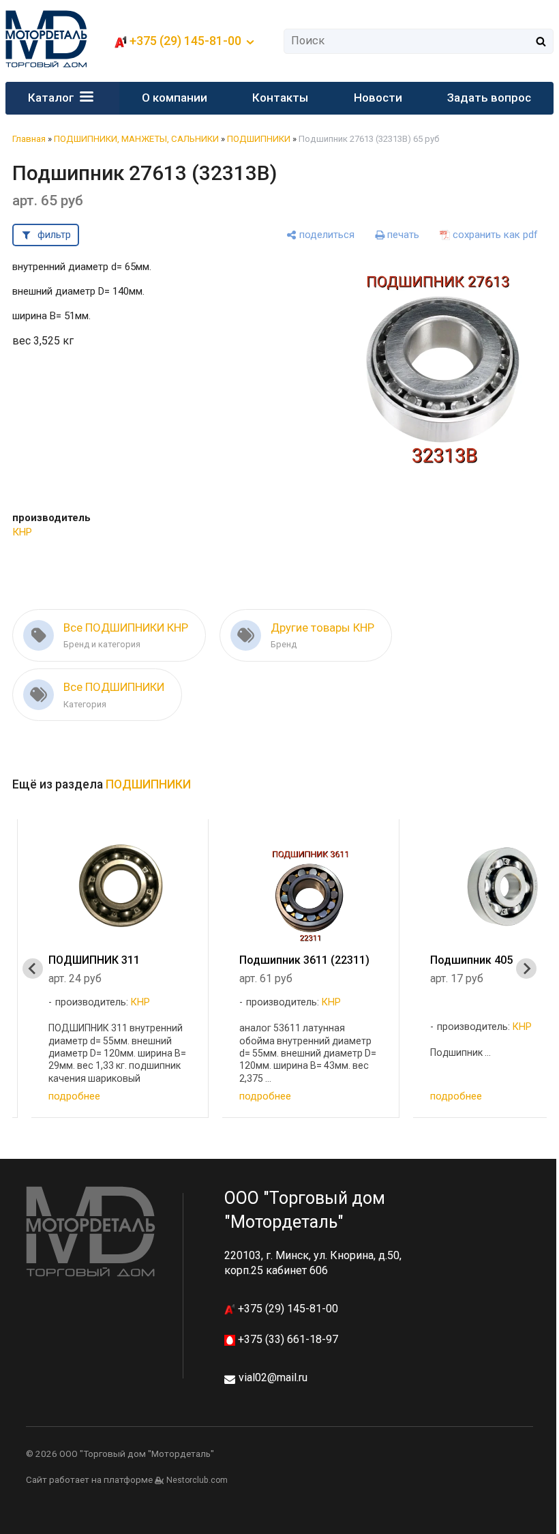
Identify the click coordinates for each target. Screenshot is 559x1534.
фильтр (54, 234)
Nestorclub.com (197, 1480)
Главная (29, 139)
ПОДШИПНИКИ (258, 139)
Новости (378, 97)
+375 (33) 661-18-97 (286, 1339)
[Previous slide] (32, 968)
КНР (22, 532)
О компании (174, 97)
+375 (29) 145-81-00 (286, 1308)
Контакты (280, 97)
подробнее (74, 1096)
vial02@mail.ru (273, 1377)
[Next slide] (526, 968)
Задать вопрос (489, 97)
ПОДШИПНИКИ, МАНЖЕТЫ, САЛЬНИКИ (136, 139)
